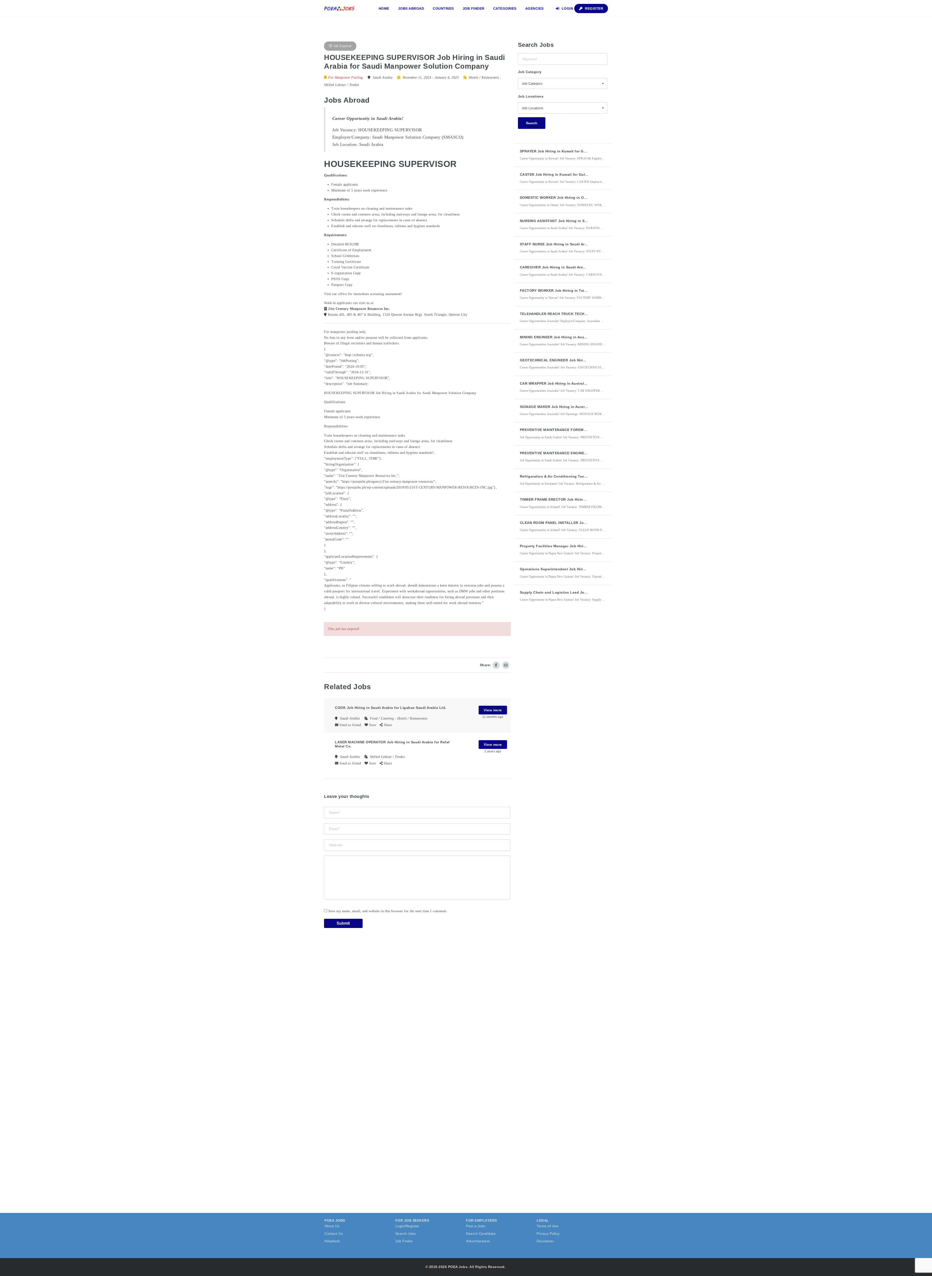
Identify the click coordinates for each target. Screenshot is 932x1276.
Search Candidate (481, 1233)
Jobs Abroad (411, 8)
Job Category (530, 72)
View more (493, 710)
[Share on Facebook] (496, 665)
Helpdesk (332, 1241)
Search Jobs (405, 1233)
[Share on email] (505, 665)
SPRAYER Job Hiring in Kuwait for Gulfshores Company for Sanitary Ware (585, 151)
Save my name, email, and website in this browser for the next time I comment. (388, 911)
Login (566, 8)
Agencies (534, 8)
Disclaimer (545, 1241)
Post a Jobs (475, 1226)
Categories (504, 8)
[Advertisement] (554, 695)
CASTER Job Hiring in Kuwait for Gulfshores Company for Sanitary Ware (584, 174)
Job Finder (473, 8)
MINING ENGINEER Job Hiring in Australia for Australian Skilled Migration (584, 337)
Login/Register (407, 1226)
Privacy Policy (548, 1233)
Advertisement (478, 1241)
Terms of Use (547, 1226)
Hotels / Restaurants (484, 77)
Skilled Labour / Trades (341, 85)
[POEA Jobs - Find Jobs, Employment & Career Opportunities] (339, 8)
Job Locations (531, 96)
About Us (332, 1226)
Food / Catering (382, 718)
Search (531, 123)
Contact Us (334, 1233)
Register (593, 8)
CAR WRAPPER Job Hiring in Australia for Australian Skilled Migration (581, 383)
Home (384, 8)
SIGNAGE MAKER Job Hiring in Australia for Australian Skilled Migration (583, 407)
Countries (443, 8)
